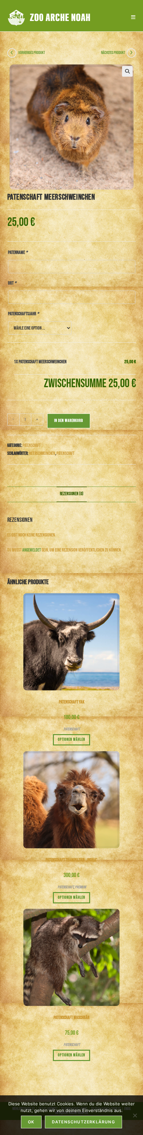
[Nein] (134, 1115)
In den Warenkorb (68, 420)
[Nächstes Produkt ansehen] (131, 53)
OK (31, 1121)
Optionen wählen (71, 739)
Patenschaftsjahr (23, 314)
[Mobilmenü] (131, 17)
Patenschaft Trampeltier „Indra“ (71, 860)
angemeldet (31, 550)
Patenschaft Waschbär (71, 1017)
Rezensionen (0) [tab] (71, 494)
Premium (80, 887)
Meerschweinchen (42, 453)
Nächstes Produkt (113, 52)
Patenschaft (32, 445)
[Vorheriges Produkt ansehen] (12, 53)
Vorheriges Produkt (31, 52)
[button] (127, 71)
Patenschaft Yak (71, 702)
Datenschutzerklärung (83, 1121)
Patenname (18, 252)
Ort (12, 283)
